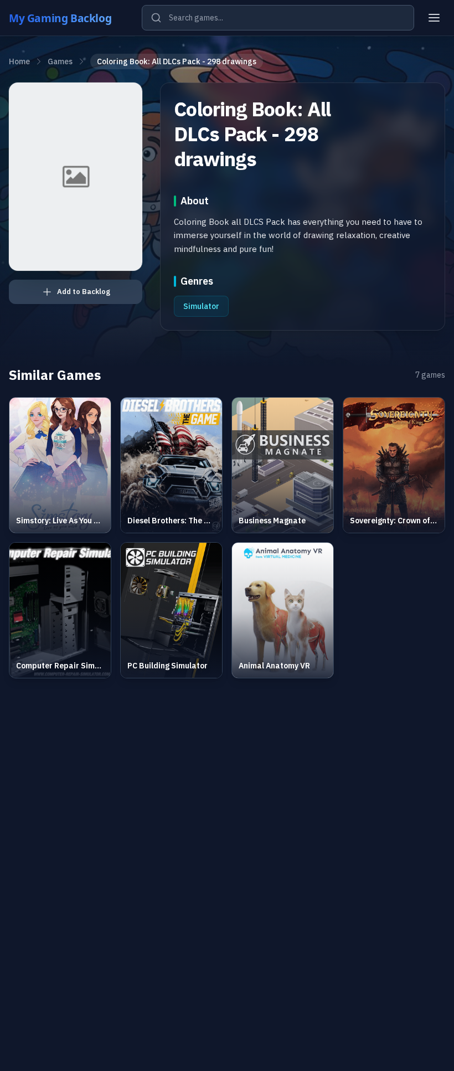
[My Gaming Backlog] (71, 18)
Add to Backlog (83, 291)
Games (60, 61)
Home (19, 61)
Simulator (201, 306)
